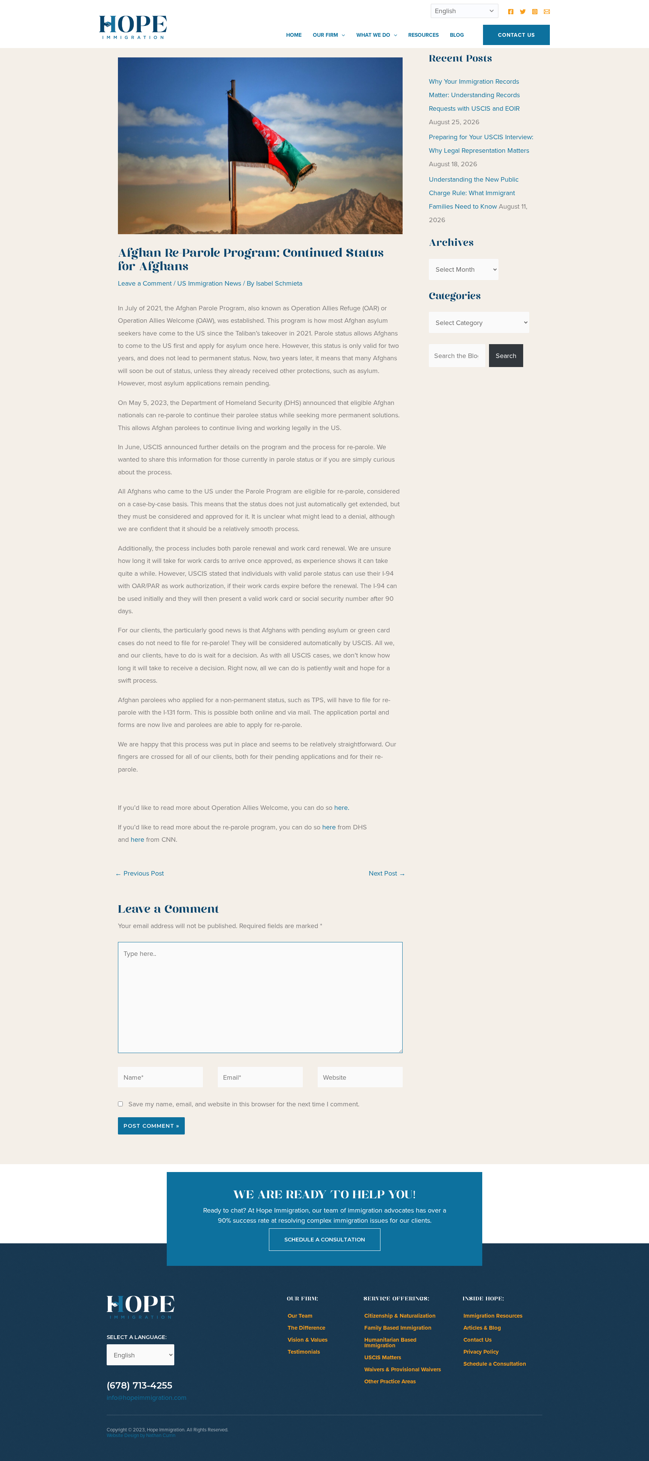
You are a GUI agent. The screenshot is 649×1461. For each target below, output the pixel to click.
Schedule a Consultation (494, 1364)
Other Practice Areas (390, 1381)
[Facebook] (511, 12)
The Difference (306, 1328)
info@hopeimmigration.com (147, 1397)
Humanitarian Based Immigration (390, 1343)
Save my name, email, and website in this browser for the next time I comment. (243, 1104)
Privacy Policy (481, 1352)
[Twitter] (523, 12)
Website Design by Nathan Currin (141, 1435)
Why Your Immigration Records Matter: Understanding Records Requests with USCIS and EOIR (474, 95)
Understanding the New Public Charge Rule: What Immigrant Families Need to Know (474, 193)
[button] (341, 35)
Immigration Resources (492, 1316)
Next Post (387, 873)
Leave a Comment (145, 283)
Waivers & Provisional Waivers (402, 1369)
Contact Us (477, 1340)
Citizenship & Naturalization (400, 1316)
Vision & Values (308, 1340)
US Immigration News (209, 283)
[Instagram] (535, 12)
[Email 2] (547, 12)
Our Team (300, 1316)
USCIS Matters (382, 1357)
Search (506, 355)
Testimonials (304, 1352)
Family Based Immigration (398, 1328)
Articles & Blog (482, 1328)
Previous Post (139, 873)
